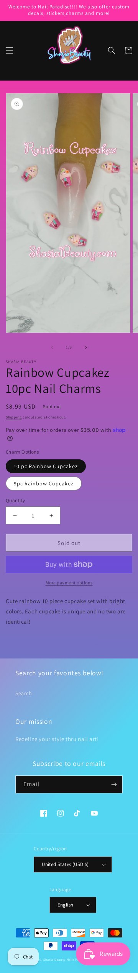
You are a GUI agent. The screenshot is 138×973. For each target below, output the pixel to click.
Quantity (15, 500)
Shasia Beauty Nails (58, 959)
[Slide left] (52, 347)
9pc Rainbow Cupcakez (44, 483)
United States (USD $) (65, 864)
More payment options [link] (69, 582)
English (66, 905)
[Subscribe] (113, 784)
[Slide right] (85, 347)
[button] (9, 50)
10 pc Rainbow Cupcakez (46, 466)
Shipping (14, 417)
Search (23, 693)
